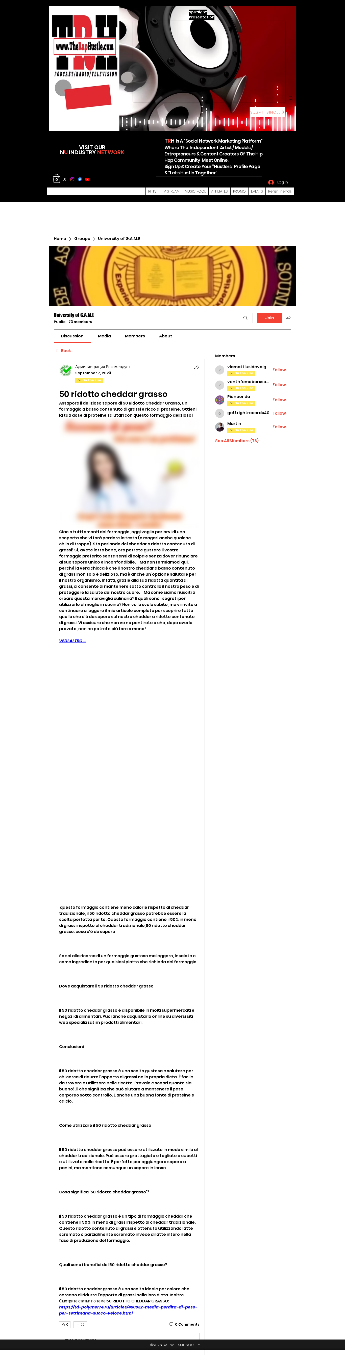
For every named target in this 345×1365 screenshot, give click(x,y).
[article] (129, 857)
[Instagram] (72, 179)
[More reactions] (80, 1324)
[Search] (291, 98)
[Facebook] (79, 179)
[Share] (196, 367)
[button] (56, 178)
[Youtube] (87, 179)
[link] (72, 336)
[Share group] (288, 318)
